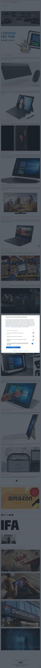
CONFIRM (13, 347)
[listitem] (20, 330)
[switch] (33, 333)
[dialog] (20, 334)
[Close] (38, 317)
